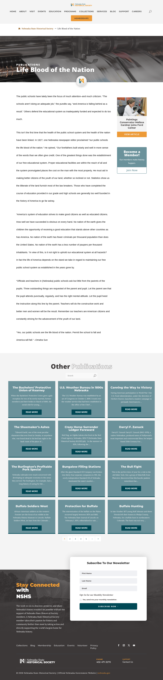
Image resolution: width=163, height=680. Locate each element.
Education (59, 645)
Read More (32, 412)
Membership (44, 645)
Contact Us (128, 661)
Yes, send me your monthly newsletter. (100, 600)
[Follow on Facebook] (119, 645)
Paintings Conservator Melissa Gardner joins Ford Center (132, 123)
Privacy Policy (94, 646)
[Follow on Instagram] (124, 645)
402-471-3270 (103, 662)
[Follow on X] (129, 645)
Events (70, 645)
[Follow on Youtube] (134, 645)
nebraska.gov (104, 673)
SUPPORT (126, 659)
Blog (32, 645)
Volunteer (82, 645)
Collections (22, 645)
